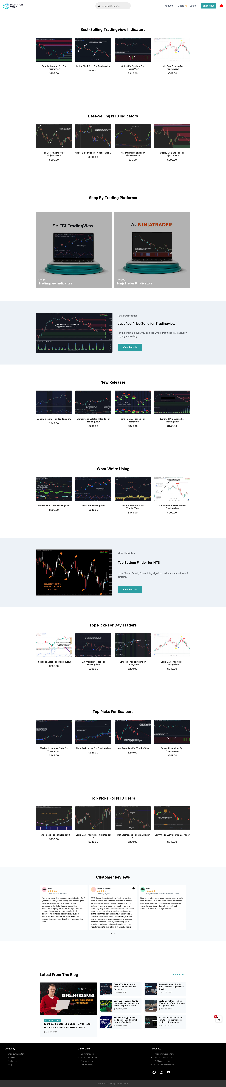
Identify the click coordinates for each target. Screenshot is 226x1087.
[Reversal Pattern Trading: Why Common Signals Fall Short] (151, 989)
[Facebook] (154, 1072)
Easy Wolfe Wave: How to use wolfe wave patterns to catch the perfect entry (126, 1003)
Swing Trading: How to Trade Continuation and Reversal (125, 986)
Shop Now (208, 5)
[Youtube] (168, 1072)
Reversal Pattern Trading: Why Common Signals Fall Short (171, 986)
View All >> (178, 974)
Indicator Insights (52, 1020)
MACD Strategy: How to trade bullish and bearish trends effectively (125, 1019)
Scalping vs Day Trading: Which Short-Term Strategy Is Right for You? (172, 1003)
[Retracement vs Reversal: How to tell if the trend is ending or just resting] (151, 1022)
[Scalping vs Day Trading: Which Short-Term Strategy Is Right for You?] (151, 1006)
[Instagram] (161, 1072)
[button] (111, 933)
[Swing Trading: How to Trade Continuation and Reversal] (106, 989)
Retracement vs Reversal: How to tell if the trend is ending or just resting (171, 1019)
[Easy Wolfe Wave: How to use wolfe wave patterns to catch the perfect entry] (106, 1006)
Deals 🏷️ (182, 5)
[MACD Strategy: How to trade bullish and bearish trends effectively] (106, 1022)
